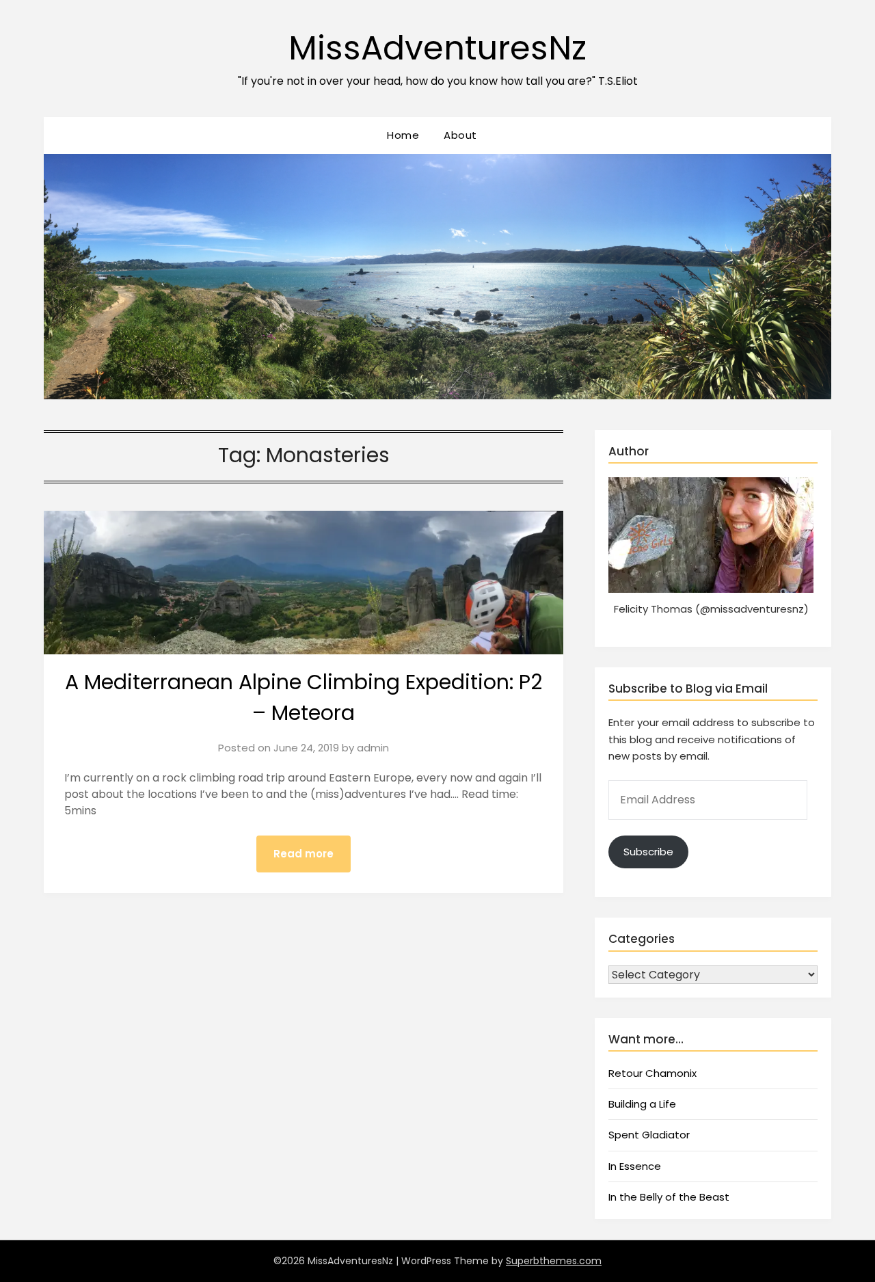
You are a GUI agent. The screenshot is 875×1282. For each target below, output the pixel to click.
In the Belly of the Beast (668, 1197)
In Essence (634, 1166)
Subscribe (648, 851)
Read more (303, 853)
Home (403, 135)
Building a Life (642, 1104)
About (460, 135)
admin (373, 747)
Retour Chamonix (652, 1073)
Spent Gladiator (649, 1134)
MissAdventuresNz (437, 48)
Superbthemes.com (554, 1261)
